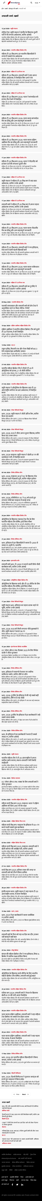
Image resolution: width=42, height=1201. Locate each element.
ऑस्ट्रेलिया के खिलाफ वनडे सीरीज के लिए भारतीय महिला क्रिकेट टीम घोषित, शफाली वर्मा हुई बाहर (20, 974)
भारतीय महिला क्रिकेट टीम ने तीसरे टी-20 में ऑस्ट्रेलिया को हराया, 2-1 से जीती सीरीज (17, 369)
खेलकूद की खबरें (13, 9)
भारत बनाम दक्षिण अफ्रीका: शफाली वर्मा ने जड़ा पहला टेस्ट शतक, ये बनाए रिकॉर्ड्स (21, 1037)
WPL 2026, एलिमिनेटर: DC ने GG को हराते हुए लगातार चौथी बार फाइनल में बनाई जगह (19, 499)
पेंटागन (4, 1127)
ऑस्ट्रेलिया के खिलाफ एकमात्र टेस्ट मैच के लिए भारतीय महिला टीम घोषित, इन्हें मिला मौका (18, 520)
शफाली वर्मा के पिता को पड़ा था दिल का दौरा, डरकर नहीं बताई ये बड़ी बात (20, 935)
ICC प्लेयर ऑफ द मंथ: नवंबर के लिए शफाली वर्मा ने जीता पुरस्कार (20, 783)
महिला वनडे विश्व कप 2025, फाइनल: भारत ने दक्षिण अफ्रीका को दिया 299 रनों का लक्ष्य (20, 804)
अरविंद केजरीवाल (6, 1154)
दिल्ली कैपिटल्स (16, 1073)
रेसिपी (10, 1170)
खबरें (6, 9)
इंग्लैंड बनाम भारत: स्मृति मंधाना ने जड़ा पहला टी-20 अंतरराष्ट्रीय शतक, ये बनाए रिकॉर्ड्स (20, 892)
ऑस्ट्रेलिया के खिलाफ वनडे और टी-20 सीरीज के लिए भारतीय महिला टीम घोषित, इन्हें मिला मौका (21, 585)
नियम (21, 1177)
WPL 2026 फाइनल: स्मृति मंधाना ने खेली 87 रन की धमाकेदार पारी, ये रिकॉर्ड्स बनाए (20, 456)
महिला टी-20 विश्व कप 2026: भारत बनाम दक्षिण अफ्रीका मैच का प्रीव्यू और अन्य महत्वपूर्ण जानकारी (19, 141)
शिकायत (12, 1180)
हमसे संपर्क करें (30, 1177)
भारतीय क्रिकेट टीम (17, 302)
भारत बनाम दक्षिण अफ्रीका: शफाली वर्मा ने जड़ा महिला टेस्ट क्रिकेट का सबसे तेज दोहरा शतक (21, 1015)
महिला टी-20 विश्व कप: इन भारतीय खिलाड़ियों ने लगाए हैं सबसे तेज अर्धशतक (19, 55)
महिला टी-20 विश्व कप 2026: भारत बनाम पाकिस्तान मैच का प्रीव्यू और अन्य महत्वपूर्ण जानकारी (20, 268)
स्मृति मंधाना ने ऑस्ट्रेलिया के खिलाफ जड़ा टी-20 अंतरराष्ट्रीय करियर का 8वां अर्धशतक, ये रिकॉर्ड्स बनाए (19, 390)
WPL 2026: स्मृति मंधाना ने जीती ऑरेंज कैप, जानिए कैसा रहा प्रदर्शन (20, 415)
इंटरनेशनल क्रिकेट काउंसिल (19, 647)
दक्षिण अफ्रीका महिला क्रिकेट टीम (20, 326)
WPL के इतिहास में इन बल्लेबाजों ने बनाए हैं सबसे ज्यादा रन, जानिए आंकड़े (19, 735)
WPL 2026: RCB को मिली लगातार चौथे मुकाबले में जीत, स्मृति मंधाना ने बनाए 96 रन (20, 630)
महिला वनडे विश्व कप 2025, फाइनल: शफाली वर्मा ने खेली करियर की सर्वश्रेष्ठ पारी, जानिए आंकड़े (20, 847)
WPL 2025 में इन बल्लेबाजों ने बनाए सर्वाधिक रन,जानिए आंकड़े (18, 916)
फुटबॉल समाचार (6, 1166)
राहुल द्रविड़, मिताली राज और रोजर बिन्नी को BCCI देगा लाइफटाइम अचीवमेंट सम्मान (19, 350)
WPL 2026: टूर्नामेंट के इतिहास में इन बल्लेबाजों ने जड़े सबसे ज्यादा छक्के (21, 716)
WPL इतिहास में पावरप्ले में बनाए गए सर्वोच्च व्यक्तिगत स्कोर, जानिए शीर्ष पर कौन (17, 673)
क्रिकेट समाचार (16, 778)
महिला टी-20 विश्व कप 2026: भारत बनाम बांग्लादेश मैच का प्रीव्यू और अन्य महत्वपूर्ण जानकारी (20, 119)
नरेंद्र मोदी (25, 1154)
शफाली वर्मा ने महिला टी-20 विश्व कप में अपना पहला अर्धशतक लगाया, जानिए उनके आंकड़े (20, 205)
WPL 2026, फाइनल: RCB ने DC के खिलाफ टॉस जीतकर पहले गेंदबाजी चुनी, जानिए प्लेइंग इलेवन (19, 477)
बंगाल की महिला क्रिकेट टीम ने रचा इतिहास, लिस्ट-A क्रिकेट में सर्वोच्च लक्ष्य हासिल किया (20, 955)
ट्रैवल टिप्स (33, 1154)
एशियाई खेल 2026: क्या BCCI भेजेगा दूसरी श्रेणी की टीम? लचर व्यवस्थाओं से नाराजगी (20, 1132)
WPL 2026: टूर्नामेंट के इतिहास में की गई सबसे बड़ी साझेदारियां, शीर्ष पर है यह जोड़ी (20, 696)
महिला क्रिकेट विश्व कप (18, 821)
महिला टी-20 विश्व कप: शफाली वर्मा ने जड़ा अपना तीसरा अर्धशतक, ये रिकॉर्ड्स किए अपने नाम (19, 76)
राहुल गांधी (4, 1170)
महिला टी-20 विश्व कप (18, 72)
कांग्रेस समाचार (17, 1154)
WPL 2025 (15, 911)
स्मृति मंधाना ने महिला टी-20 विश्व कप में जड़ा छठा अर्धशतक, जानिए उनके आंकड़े (19, 182)
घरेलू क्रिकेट (15, 950)
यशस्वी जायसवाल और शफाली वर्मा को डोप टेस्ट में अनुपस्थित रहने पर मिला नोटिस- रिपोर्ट (20, 307)
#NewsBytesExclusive (9, 1158)
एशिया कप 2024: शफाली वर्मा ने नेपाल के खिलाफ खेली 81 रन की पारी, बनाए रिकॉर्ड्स (20, 994)
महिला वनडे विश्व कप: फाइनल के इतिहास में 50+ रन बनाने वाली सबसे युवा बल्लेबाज (20, 826)
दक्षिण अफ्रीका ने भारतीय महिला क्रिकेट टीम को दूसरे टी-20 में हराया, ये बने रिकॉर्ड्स (21, 330)
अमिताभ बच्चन (6, 1143)
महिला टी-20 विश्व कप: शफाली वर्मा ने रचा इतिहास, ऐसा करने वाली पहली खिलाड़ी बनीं (20, 248)
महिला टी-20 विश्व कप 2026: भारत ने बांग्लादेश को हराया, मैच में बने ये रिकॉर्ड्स (20, 98)
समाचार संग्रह (24, 1180)
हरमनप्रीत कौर (15, 560)
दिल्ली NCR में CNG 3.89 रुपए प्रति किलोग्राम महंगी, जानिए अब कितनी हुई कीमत (20, 1116)
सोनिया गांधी (5, 1110)
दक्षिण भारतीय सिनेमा (20, 1170)
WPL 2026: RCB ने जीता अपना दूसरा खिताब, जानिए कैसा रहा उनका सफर (21, 434)
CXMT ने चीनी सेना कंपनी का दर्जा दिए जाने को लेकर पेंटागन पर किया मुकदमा (20, 1124)
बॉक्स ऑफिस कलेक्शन (18, 1162)
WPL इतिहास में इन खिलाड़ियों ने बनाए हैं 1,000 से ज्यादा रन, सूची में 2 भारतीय (20, 544)
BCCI (13, 345)
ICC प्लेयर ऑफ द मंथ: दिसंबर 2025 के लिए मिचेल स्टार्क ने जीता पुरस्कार (20, 651)
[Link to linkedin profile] (22, 1184)
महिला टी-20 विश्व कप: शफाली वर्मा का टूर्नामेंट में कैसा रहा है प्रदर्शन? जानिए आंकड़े (19, 287)
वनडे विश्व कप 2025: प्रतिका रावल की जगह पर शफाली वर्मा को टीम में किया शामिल (19, 871)
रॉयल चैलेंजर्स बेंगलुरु (17, 410)
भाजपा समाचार (6, 1162)
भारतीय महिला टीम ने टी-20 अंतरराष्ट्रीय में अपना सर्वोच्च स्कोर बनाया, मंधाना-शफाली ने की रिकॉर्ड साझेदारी (19, 760)
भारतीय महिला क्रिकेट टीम (19, 50)
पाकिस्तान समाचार (28, 1166)
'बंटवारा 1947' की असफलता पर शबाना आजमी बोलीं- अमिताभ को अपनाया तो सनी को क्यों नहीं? (20, 1140)
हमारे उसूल (5, 1180)
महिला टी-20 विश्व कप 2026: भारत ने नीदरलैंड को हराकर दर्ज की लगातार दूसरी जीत (20, 162)
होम (3, 9)
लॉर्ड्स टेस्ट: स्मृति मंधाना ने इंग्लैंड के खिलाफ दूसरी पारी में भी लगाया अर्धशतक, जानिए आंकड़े (20, 33)
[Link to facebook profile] (12, 1184)
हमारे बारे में (5, 1177)
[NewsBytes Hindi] (14, 2)
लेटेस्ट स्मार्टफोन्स (16, 1166)
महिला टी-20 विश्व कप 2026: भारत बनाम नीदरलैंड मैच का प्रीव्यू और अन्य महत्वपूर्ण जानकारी (20, 229)
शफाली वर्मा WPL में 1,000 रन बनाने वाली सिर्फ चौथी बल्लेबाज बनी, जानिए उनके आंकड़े (21, 565)
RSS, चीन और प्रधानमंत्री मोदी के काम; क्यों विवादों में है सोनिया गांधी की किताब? (20, 1107)
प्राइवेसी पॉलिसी (14, 1177)
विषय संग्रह (33, 1180)
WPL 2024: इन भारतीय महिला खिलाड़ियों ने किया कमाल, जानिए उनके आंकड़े (20, 1058)
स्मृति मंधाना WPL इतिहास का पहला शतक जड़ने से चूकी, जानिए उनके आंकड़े (20, 606)
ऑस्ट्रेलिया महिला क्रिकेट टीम (19, 580)
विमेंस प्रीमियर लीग (16, 472)
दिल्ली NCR (5, 1119)
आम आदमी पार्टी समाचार (25, 1158)
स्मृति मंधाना (14, 28)
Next (24, 1094)
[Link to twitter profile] (17, 1184)
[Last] (28, 1094)
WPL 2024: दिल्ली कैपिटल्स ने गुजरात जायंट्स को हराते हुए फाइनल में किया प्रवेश (20, 1078)
